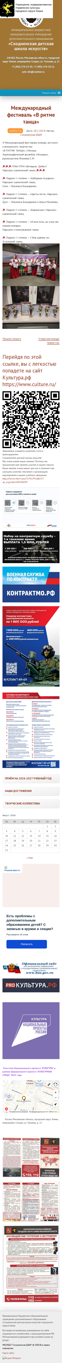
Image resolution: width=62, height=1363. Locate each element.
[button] (49, 92)
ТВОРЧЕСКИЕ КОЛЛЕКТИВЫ (22, 803)
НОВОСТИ (15, 130)
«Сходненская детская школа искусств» (31, 46)
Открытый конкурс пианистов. (49, 340)
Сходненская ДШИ (31, 134)
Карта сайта (8, 1353)
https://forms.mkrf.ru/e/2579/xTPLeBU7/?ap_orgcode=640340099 (23, 480)
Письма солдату (11, 338)
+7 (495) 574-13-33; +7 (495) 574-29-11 (32, 66)
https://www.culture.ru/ (29, 384)
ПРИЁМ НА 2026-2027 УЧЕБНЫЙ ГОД (28, 778)
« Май (30, 857)
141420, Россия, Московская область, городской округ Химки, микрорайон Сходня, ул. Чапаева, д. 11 (31, 59)
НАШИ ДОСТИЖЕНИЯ (18, 791)
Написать (27, 944)
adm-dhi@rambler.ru (32, 71)
